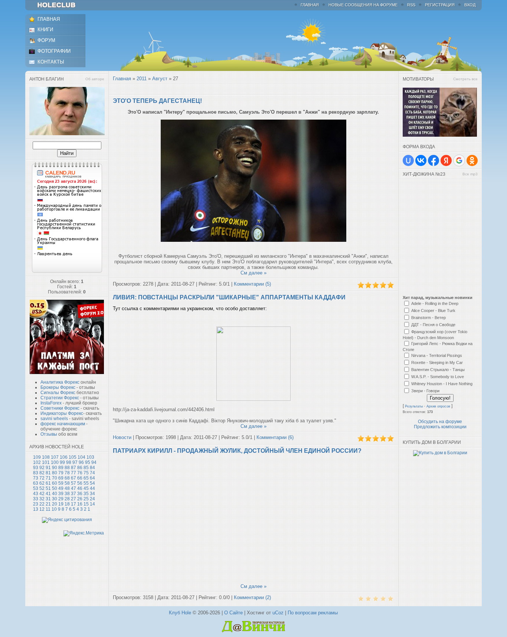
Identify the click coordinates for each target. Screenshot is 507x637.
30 (54, 498)
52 (42, 488)
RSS (411, 5)
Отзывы (48, 434)
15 (86, 504)
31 (48, 498)
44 (92, 488)
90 (54, 467)
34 (92, 493)
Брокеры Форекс (57, 387)
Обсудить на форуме (440, 421)
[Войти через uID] (408, 160)
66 (79, 478)
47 (73, 488)
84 (92, 467)
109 (37, 457)
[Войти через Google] (459, 160)
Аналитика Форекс (59, 382)
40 (54, 493)
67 (73, 478)
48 (67, 488)
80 (54, 472)
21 (48, 504)
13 (35, 509)
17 (73, 504)
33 (35, 498)
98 (68, 462)
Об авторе (94, 79)
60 (54, 483)
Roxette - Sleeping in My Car (437, 362)
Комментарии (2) (252, 597)
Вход (469, 5)
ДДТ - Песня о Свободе (433, 324)
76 (79, 472)
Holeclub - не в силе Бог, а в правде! (60, 5)
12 (42, 509)
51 (48, 488)
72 (42, 478)
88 (67, 467)
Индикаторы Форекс (61, 413)
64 (92, 478)
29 (60, 498)
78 (67, 472)
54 (92, 483)
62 (42, 483)
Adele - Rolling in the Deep (434, 303)
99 (62, 462)
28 (67, 498)
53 (35, 488)
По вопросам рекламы (313, 612)
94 (94, 462)
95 (87, 462)
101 (46, 462)
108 (46, 457)
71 (48, 478)
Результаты (414, 406)
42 (42, 493)
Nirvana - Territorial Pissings (436, 355)
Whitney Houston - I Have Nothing (441, 383)
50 (54, 488)
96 (81, 462)
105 (72, 457)
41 (48, 493)
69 (60, 478)
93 (35, 467)
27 (73, 498)
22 (42, 504)
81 (48, 472)
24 (92, 498)
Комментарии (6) (275, 437)
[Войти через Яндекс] (446, 160)
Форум (46, 40)
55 (86, 483)
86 (79, 467)
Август (159, 78)
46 (79, 488)
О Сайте (233, 612)
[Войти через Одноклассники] (472, 160)
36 (79, 493)
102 (37, 462)
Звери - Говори (425, 391)
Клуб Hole (180, 612)
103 (90, 457)
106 (64, 457)
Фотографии (54, 51)
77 (73, 472)
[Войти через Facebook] (433, 160)
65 (86, 478)
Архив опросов (438, 406)
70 (54, 478)
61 (48, 483)
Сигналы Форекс (57, 392)
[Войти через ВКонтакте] (420, 160)
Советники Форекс (59, 408)
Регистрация (440, 5)
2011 (142, 78)
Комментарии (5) (252, 284)
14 (92, 504)
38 (67, 493)
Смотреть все (465, 79)
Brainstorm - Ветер (428, 317)
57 (73, 483)
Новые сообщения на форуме (363, 5)
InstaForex (51, 403)
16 (79, 504)
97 (75, 462)
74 (92, 472)
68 (67, 478)
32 (42, 498)
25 (86, 498)
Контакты (50, 62)
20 (54, 504)
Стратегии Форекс (59, 397)
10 (54, 509)
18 (67, 504)
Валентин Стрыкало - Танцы (438, 369)
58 (67, 483)
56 (79, 483)
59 (60, 483)
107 (55, 457)
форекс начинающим (62, 423)
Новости (122, 437)
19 (60, 504)
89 (60, 467)
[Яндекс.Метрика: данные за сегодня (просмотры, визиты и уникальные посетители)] (83, 533)
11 (48, 509)
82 (42, 472)
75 (86, 472)
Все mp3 (470, 174)
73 (35, 478)
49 (60, 488)
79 (60, 472)
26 (79, 498)
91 (48, 467)
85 (86, 467)
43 (35, 493)
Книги (45, 29)
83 (35, 472)
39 (60, 493)
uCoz (278, 612)
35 (86, 493)
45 (86, 488)
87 (73, 467)
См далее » (253, 273)
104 (81, 457)
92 (42, 467)
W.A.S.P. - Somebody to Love (437, 376)
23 (35, 504)
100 (55, 462)
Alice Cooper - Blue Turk (433, 310)
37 (73, 493)
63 (35, 483)
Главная (310, 5)
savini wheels (54, 418)
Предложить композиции (440, 426)
